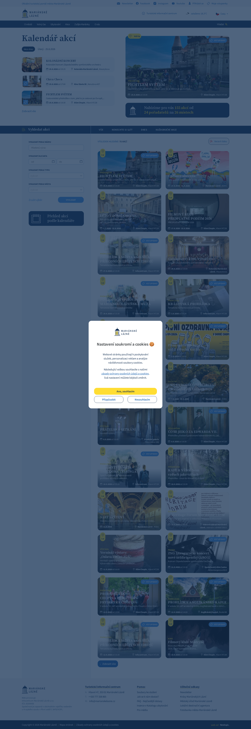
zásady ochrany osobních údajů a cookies (125, 373)
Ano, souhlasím (125, 391)
